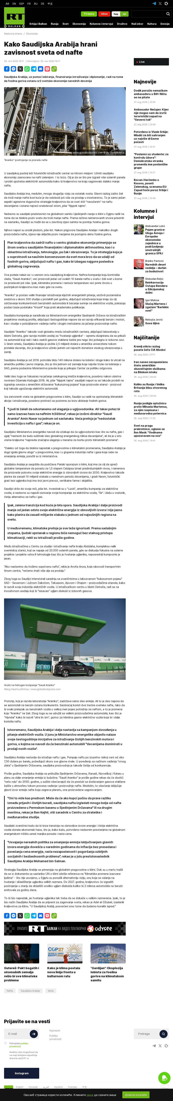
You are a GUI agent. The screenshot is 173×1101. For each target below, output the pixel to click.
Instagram (22, 1073)
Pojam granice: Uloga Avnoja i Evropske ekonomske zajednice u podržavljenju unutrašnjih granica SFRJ (155, 241)
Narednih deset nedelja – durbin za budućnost (155, 268)
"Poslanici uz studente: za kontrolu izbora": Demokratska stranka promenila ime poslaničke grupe (151, 160)
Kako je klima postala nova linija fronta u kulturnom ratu (63, 972)
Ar (7, 3)
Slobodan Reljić (154, 279)
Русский (33, 1087)
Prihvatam (18, 1045)
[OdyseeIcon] (166, 3)
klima (51, 990)
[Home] (14, 17)
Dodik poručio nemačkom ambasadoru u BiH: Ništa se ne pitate (150, 94)
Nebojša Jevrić (154, 319)
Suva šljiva (152, 323)
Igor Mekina (152, 300)
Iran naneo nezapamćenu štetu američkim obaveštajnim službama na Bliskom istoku (151, 367)
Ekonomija (79, 23)
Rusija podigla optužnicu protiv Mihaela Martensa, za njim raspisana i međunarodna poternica (150, 408)
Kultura (151, 23)
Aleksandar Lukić (155, 226)
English (19, 1087)
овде (90, 1095)
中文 (50, 3)
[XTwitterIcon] (160, 3)
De (42, 3)
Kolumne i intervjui (101, 23)
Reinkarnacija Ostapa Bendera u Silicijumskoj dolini (156, 287)
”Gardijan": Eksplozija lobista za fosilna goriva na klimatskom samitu (107, 974)
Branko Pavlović (154, 261)
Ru (36, 3)
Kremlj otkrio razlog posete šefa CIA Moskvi (149, 348)
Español (58, 1087)
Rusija (54, 23)
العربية (46, 1087)
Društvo (122, 23)
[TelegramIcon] (154, 3)
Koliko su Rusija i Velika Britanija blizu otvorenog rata (150, 388)
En (14, 3)
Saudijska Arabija (30, 990)
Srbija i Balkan (38, 23)
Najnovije (145, 82)
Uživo (104, 13)
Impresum (55, 1030)
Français (72, 1087)
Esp (21, 3)
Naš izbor (137, 23)
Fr (29, 3)
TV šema (89, 13)
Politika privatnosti (55, 1037)
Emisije (165, 23)
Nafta (10, 990)
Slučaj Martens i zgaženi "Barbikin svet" (157, 307)
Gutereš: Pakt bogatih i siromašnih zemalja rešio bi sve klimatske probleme (21, 974)
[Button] (34, 1034)
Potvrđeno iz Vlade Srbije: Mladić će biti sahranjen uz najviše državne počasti (151, 137)
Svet (66, 23)
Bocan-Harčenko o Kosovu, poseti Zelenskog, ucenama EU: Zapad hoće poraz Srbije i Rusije (151, 186)
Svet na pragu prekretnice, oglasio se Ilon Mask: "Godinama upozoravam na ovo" (149, 430)
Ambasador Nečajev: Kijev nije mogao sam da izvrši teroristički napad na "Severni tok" (151, 114)
